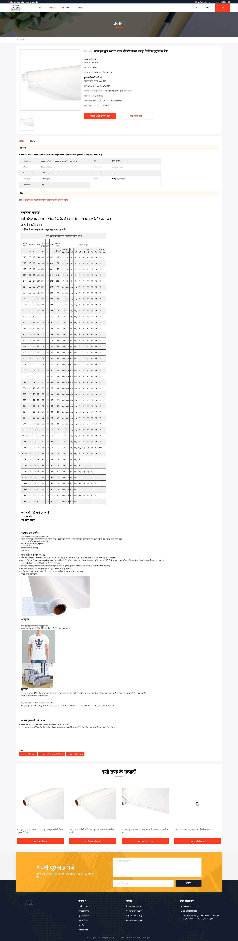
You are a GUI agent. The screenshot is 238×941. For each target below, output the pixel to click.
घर (17, 40)
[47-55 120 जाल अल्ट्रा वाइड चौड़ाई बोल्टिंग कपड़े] (145, 804)
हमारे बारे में (66, 8)
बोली (222, 8)
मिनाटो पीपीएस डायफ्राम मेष (134, 920)
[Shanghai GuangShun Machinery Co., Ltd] (16, 7)
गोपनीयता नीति (83, 930)
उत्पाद (51, 8)
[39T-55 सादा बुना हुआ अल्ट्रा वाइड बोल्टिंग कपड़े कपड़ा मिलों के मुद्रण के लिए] (50, 80)
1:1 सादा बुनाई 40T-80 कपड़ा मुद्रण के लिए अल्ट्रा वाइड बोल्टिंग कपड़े (92, 830)
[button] (20, 809)
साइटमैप (81, 925)
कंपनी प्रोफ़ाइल (83, 906)
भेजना (188, 883)
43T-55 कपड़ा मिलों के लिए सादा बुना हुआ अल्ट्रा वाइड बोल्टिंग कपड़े (39, 830)
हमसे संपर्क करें (83, 920)
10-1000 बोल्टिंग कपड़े (28, 754)
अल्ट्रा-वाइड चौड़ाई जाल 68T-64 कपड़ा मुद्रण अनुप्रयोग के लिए (197, 829)
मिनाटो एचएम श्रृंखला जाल (134, 906)
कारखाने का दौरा (84, 911)
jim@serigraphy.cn (204, 2)
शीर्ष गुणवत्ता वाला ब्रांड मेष (134, 911)
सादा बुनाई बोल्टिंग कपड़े (75, 754)
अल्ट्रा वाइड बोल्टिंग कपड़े (134, 916)
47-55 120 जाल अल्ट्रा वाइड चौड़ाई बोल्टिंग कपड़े (140, 829)
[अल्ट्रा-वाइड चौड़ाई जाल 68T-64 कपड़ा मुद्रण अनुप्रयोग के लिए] (197, 804)
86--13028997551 (223, 2)
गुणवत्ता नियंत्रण (84, 916)
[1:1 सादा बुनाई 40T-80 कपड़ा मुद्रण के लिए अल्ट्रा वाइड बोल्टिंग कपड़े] (92, 804)
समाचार (80, 8)
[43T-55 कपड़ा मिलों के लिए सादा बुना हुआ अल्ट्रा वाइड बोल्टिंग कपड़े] (40, 804)
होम (40, 8)
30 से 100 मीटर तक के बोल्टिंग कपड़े (51, 754)
